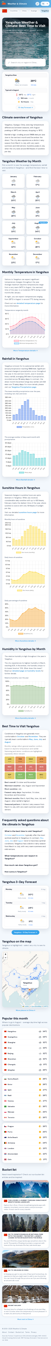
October (21, 736)
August (8, 742)
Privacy (33, 1332)
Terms (27, 1332)
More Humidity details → (25, 718)
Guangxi (34, 11)
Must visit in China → (25, 1319)
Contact (11, 1332)
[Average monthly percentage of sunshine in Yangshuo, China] (25, 619)
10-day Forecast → (25, 108)
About (4, 1332)
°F (47, 4)
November (33, 736)
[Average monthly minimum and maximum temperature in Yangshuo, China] (25, 328)
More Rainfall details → (25, 480)
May (31, 739)
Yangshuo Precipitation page (24, 387)
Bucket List (20, 1332)
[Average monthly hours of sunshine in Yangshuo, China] (25, 538)
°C (43, 4)
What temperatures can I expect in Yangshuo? (21, 857)
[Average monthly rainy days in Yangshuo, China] (25, 458)
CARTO (45, 1006)
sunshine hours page (28, 512)
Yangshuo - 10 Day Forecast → (25, 932)
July (40, 739)
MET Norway (25, 1338)
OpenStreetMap (36, 1006)
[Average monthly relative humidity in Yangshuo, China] (25, 696)
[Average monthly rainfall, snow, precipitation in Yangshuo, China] (25, 412)
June (36, 739)
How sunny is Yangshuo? (16, 872)
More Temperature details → (25, 351)
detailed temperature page (28, 303)
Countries (14, 11)
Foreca (10, 1336)
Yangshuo (45, 11)
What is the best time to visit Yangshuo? (23, 831)
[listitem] (10, 760)
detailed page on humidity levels (26, 671)
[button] (5, 954)
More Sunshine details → (25, 641)
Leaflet (26, 1006)
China (24, 11)
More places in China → (25, 1010)
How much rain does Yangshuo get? (21, 865)
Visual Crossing (7, 1338)
